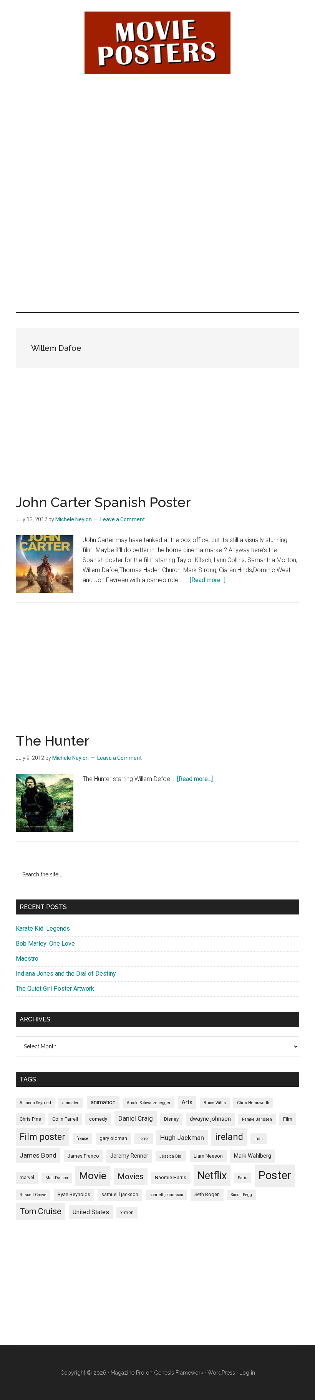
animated (71, 1102)
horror (143, 1138)
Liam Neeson (208, 1156)
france (82, 1138)
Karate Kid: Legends (43, 928)
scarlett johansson (166, 1194)
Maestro (27, 958)
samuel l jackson (119, 1194)
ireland (229, 1136)
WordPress (221, 1373)
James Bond (38, 1155)
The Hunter (53, 741)
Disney (171, 1119)
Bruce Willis (215, 1102)
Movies (131, 1176)
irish (258, 1138)
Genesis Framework (178, 1373)
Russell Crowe (33, 1194)
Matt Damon (56, 1177)
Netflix (212, 1176)
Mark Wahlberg (252, 1155)
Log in (247, 1373)
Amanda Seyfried (35, 1102)
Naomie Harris (170, 1177)
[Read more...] (207, 580)
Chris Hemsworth (253, 1102)
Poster (275, 1175)
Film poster (42, 1136)
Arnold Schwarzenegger (149, 1102)
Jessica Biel (170, 1156)
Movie (92, 1176)
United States (91, 1212)
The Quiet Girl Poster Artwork (55, 988)
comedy (98, 1119)
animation (103, 1102)
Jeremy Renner (129, 1155)
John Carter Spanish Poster (103, 502)
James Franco (83, 1156)
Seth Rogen (207, 1194)
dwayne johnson (210, 1118)
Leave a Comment (122, 519)
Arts (187, 1102)
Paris (242, 1177)
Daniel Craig (135, 1118)
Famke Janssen (257, 1119)
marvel (27, 1177)
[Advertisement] (157, 139)
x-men (127, 1212)
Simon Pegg (241, 1194)
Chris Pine (30, 1119)
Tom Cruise (40, 1211)
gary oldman (113, 1138)
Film (287, 1119)
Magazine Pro (127, 1373)
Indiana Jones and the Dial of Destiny (66, 973)
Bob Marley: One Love (45, 943)
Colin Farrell (65, 1119)
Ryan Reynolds (74, 1194)
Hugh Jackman (182, 1137)
